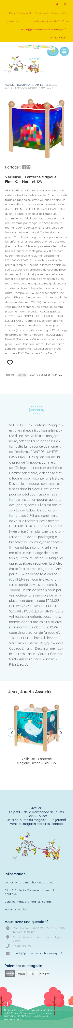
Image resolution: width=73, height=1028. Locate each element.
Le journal (58, 820)
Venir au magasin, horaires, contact (36, 824)
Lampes (38, 84)
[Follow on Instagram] (65, 5)
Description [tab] (36, 409)
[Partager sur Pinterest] (28, 167)
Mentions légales (16, 909)
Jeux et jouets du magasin (26, 820)
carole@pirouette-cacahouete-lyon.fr (43, 29)
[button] (58, 106)
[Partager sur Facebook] (24, 167)
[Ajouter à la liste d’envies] (10, 362)
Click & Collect (36, 816)
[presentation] (11, 732)
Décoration (24, 84)
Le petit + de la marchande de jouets (36, 812)
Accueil (9, 84)
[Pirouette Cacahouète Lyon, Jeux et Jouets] (36, 846)
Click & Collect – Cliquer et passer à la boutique (30, 892)
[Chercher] (52, 51)
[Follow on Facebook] (57, 5)
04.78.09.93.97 (58, 37)
